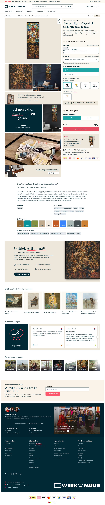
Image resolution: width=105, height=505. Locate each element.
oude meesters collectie (73, 21)
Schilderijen (57, 208)
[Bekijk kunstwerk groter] (59, 20)
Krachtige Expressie (59, 214)
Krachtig (20, 208)
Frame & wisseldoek (72, 70)
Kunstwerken (8, 11)
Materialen (40, 11)
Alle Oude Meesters (23, 233)
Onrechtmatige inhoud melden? (58, 494)
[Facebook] (16, 474)
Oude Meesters (67, 208)
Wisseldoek (70, 74)
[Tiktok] (21, 474)
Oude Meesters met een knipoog (40, 233)
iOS (30, 101)
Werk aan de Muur (85, 441)
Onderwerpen (71, 233)
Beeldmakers (29, 11)
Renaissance (79, 211)
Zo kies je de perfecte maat (92, 56)
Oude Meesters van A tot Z (58, 233)
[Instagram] (11, 474)
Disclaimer (47, 494)
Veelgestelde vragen (12, 428)
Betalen (9, 430)
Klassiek (56, 211)
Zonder (73, 118)
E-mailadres (49, 386)
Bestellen (33, 428)
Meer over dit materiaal (93, 45)
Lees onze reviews (23, 129)
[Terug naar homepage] (15, 6)
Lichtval (81, 208)
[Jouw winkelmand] (98, 6)
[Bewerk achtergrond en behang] (59, 23)
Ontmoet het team (60, 431)
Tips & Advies (51, 11)
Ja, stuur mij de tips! (52, 393)
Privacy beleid (70, 494)
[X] (18, 474)
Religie (75, 208)
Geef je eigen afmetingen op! (77, 63)
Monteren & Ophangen (13, 433)
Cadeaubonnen (35, 433)
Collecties (19, 11)
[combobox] (46, 7)
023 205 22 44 (33, 423)
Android (36, 101)
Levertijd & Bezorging (36, 430)
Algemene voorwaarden (37, 494)
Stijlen (78, 233)
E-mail (41, 423)
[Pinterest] (14, 474)
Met (91, 118)
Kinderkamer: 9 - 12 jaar (67, 211)
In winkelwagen (82, 129)
